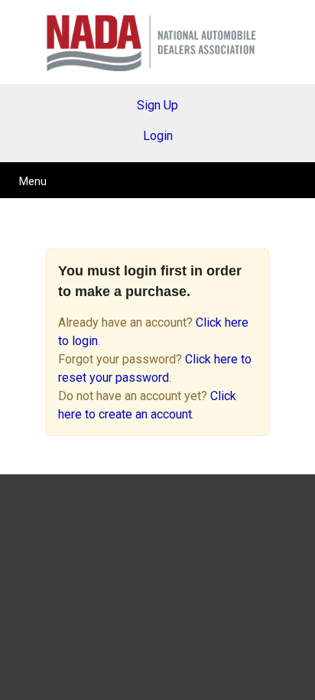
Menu (33, 181)
